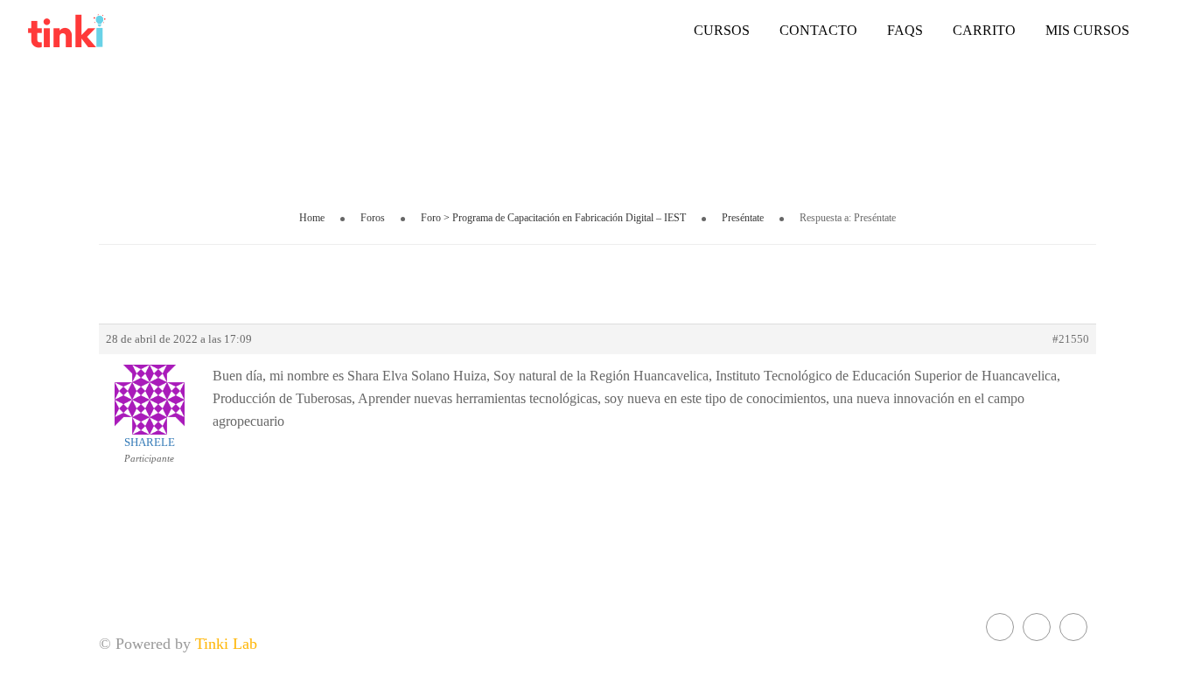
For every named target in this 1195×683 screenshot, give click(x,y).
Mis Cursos (1087, 30)
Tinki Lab (226, 643)
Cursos (722, 30)
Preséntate (743, 218)
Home (312, 218)
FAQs (905, 30)
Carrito (984, 30)
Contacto (818, 30)
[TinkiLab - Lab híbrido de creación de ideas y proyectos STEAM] (113, 30)
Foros (372, 218)
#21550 (1070, 338)
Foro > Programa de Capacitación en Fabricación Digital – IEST (553, 218)
